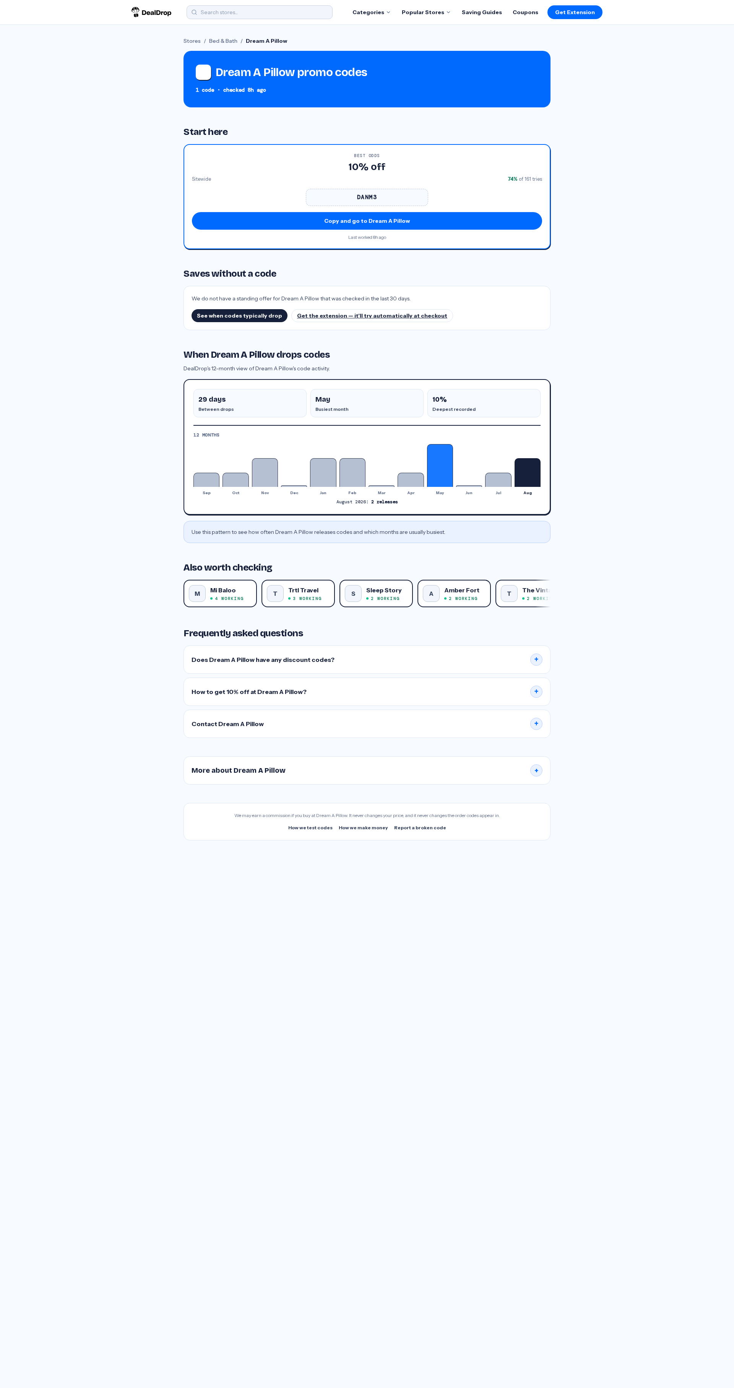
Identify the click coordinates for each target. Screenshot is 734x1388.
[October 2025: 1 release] (235, 480)
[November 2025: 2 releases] (265, 472)
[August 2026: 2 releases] (528, 472)
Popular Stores (423, 12)
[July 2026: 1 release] (498, 480)
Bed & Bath (223, 40)
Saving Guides (482, 12)
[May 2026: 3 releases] (440, 465)
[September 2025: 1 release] (206, 480)
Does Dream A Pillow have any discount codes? (365, 659)
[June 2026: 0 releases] (469, 486)
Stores (192, 40)
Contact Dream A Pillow (365, 723)
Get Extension (575, 12)
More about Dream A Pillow (365, 770)
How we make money (363, 827)
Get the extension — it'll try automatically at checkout (372, 315)
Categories (368, 12)
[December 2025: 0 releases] (294, 486)
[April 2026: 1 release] (411, 480)
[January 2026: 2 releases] (323, 472)
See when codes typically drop (239, 315)
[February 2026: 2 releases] (352, 472)
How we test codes (310, 827)
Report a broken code (420, 827)
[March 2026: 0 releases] (382, 486)
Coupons (525, 12)
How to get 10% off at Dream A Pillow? (365, 691)
